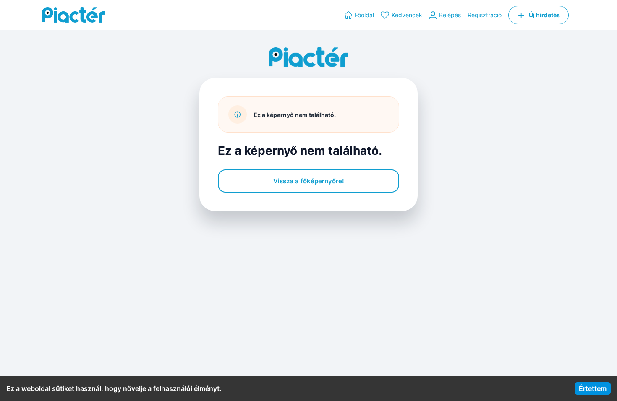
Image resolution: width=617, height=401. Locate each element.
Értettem (593, 388)
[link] (359, 15)
